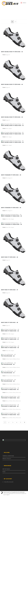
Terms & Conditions (8, 455)
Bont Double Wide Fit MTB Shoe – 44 (12, 84)
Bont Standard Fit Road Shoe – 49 (11, 216)
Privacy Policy (7, 458)
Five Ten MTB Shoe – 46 (7, 364)
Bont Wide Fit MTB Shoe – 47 (9, 289)
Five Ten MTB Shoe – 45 (7, 356)
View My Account (8, 481)
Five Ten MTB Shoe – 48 (7, 381)
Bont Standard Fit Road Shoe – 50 (11, 224)
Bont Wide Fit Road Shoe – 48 (10, 347)
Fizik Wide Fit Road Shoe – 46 (10, 406)
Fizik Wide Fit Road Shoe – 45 (10, 389)
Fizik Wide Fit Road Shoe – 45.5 (10, 398)
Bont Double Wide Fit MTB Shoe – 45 (12, 117)
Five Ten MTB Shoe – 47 (7, 372)
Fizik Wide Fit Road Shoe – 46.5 (10, 414)
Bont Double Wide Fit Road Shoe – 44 (12, 134)
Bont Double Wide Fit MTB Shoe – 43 (12, 51)
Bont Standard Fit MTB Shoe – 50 (11, 207)
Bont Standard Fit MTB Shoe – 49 (11, 175)
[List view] (15, 21)
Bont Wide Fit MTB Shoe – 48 (9, 322)
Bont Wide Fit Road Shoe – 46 (10, 331)
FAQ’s (4, 471)
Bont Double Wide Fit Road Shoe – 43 (12, 125)
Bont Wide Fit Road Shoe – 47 (10, 339)
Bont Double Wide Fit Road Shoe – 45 (12, 142)
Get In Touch (6, 469)
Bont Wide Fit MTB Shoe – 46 (9, 257)
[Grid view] (12, 21)
